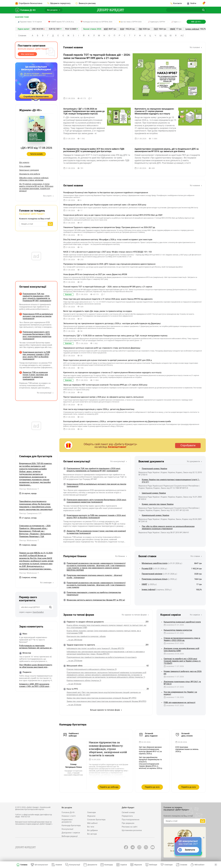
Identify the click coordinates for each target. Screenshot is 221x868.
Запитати (190, 849)
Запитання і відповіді (29, 170)
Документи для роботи (29, 174)
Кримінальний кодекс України (155, 515)
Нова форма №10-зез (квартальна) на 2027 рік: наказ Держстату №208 (95, 274)
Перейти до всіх (152, 787)
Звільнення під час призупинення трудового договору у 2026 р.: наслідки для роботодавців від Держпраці (112, 323)
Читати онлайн (36, 154)
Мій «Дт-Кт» (196, 22)
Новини (59, 865)
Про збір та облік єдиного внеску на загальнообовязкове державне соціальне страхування (168, 527)
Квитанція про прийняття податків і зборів (86, 636)
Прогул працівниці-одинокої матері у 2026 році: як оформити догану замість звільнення (103, 397)
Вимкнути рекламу (87, 3)
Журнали (91, 816)
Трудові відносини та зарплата (81, 645)
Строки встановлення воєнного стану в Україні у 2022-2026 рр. (182, 639)
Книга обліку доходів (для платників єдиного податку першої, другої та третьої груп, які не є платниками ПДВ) (106, 626)
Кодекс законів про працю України (158, 504)
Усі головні (195, 47)
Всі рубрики (92, 830)
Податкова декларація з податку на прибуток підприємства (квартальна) (94, 593)
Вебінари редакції (70, 836)
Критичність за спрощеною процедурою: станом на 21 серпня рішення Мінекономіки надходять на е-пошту (154, 111)
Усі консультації (117, 461)
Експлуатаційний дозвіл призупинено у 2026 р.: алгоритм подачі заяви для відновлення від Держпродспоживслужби (117, 421)
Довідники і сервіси (71, 832)
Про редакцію (128, 823)
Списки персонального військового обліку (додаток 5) (92, 669)
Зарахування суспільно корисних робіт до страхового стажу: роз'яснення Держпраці (101, 348)
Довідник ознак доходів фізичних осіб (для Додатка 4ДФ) (181, 649)
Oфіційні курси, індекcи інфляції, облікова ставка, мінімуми (34, 179)
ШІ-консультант (41, 865)
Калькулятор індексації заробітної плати (182, 622)
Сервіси (123, 865)
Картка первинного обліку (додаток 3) (84, 680)
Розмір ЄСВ (147, 568)
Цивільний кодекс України (154, 493)
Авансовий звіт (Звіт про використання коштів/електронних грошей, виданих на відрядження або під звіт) (104, 693)
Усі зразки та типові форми (134, 615)
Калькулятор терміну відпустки (178, 630)
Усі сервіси (195, 615)
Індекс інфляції (192, 29)
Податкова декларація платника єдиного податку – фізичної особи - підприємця (94, 576)
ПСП (156, 29)
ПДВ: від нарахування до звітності (179, 702)
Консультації (67, 829)
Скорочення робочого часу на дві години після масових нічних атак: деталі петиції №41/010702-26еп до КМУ (112, 215)
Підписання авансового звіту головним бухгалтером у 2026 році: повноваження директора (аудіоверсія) (96, 501)
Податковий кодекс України (154, 468)
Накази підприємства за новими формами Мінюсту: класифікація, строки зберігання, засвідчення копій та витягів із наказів (108, 749)
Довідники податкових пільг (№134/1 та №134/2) (182, 682)
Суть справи (24, 166)
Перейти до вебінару (109, 787)
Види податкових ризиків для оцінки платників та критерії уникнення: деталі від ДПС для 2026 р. (107, 360)
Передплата (127, 816)
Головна (23, 865)
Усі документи (193, 461)
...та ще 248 (74, 640)
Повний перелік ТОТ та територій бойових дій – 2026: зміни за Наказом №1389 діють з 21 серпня (97, 56)
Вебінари (153, 865)
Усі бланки (120, 556)
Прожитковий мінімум (152, 574)
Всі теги (90, 827)
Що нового (24, 162)
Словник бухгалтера (96, 819)
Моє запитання (27, 54)
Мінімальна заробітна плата (154, 563)
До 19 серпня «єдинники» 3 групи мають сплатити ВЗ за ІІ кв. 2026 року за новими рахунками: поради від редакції (36, 187)
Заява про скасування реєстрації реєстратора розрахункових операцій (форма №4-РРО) (106, 701)
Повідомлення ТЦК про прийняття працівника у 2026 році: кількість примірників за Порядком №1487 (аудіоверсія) (93, 469)
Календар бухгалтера (71, 825)
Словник (22, 35)
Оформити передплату (60, 3)
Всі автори (92, 834)
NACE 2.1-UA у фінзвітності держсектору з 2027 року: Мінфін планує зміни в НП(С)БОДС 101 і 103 (107, 252)
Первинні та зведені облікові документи (85, 622)
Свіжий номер (128, 812)
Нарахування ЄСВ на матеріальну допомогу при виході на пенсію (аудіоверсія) (96, 485)
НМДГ (172, 29)
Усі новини (195, 185)
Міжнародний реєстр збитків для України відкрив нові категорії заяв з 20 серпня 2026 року (104, 205)
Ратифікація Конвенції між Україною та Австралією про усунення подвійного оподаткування (105, 192)
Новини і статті (69, 816)
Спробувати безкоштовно (30, 3)
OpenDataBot (38, 612)
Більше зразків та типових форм (105, 710)
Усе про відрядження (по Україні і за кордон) (180, 693)
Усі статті (47, 196)
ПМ (140, 29)
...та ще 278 (74, 660)
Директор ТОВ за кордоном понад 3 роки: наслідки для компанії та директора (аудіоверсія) (96, 532)
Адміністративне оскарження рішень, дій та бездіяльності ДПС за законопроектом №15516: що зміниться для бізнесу (167, 150)
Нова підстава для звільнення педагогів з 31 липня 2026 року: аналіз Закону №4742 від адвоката (107, 299)
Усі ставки (195, 556)
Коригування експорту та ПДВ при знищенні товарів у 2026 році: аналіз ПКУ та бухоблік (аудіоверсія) (96, 516)
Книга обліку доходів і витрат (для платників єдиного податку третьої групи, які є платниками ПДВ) (104, 632)
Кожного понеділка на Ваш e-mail (34, 219)
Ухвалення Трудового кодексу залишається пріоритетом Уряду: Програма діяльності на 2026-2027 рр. (109, 227)
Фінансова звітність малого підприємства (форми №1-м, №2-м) (96, 600)
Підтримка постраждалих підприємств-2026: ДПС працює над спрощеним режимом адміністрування (109, 264)
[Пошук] (50, 607)
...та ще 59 (74, 684)
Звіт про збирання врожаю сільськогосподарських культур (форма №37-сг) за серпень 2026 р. (150, 750)
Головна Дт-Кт (28, 10)
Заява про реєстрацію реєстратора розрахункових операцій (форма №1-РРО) (101, 698)
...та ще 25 (74, 705)
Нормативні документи (67, 820)
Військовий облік (74, 666)
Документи (92, 865)
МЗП (106, 29)
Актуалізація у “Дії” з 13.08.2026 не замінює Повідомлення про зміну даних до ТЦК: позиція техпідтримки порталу (84, 111)
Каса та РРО (72, 689)
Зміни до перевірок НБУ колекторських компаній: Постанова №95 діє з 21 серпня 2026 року (105, 385)
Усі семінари (46, 582)
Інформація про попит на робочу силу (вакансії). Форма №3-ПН (95, 648)
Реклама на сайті (129, 827)
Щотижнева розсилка (132, 830)
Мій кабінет (92, 823)
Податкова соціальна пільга (154, 579)
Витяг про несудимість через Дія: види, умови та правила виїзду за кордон (97, 311)
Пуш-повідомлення (130, 819)
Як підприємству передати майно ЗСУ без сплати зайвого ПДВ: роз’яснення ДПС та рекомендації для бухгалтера (94, 150)
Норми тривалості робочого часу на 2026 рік (183, 672)
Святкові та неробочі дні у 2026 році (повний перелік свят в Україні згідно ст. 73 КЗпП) (182, 661)
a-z (182, 35)
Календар (108, 865)
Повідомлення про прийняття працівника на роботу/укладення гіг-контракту (102, 657)
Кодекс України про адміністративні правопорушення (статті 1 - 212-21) (171, 480)
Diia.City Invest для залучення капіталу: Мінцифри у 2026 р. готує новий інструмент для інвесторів (107, 239)
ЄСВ (122, 29)
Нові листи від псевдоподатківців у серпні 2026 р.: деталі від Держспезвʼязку (98, 409)
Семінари (91, 812)
